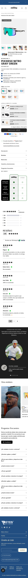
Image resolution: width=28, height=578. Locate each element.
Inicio (2, 13)
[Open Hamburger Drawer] (2, 8)
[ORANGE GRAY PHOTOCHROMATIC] (23, 408)
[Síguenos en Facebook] (4, 527)
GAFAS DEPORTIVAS (8, 13)
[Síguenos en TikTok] (9, 527)
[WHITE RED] (16, 97)
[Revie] (22, 240)
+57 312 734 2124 (6, 555)
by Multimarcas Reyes (21, 575)
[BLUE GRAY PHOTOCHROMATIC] (26, 408)
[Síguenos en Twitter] (2, 527)
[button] (2, 2)
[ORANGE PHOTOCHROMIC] (4, 97)
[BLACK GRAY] (10, 91)
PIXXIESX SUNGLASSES (11, 575)
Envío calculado (14, 69)
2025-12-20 (5, 264)
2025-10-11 (5, 290)
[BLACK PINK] (16, 91)
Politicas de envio (12, 567)
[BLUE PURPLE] (22, 91)
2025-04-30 (5, 307)
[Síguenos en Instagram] (7, 527)
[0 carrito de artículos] (26, 8)
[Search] (5, 8)
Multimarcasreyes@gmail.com (10, 559)
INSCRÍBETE (22, 550)
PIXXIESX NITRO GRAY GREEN (7, 15)
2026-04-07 (5, 247)
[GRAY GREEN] (4, 91)
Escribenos (8, 442)
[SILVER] (10, 97)
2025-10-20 (5, 277)
